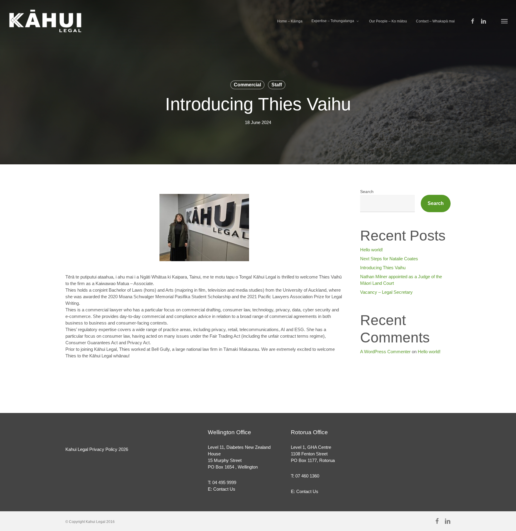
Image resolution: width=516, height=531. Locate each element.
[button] (504, 21)
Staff (276, 84)
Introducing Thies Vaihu (383, 267)
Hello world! (371, 249)
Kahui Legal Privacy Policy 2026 (96, 449)
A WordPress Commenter (385, 351)
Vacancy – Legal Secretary (386, 292)
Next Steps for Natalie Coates (389, 258)
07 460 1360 (307, 475)
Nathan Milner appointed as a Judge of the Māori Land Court (401, 280)
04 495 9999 (224, 482)
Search (367, 191)
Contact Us (224, 489)
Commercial (247, 84)
